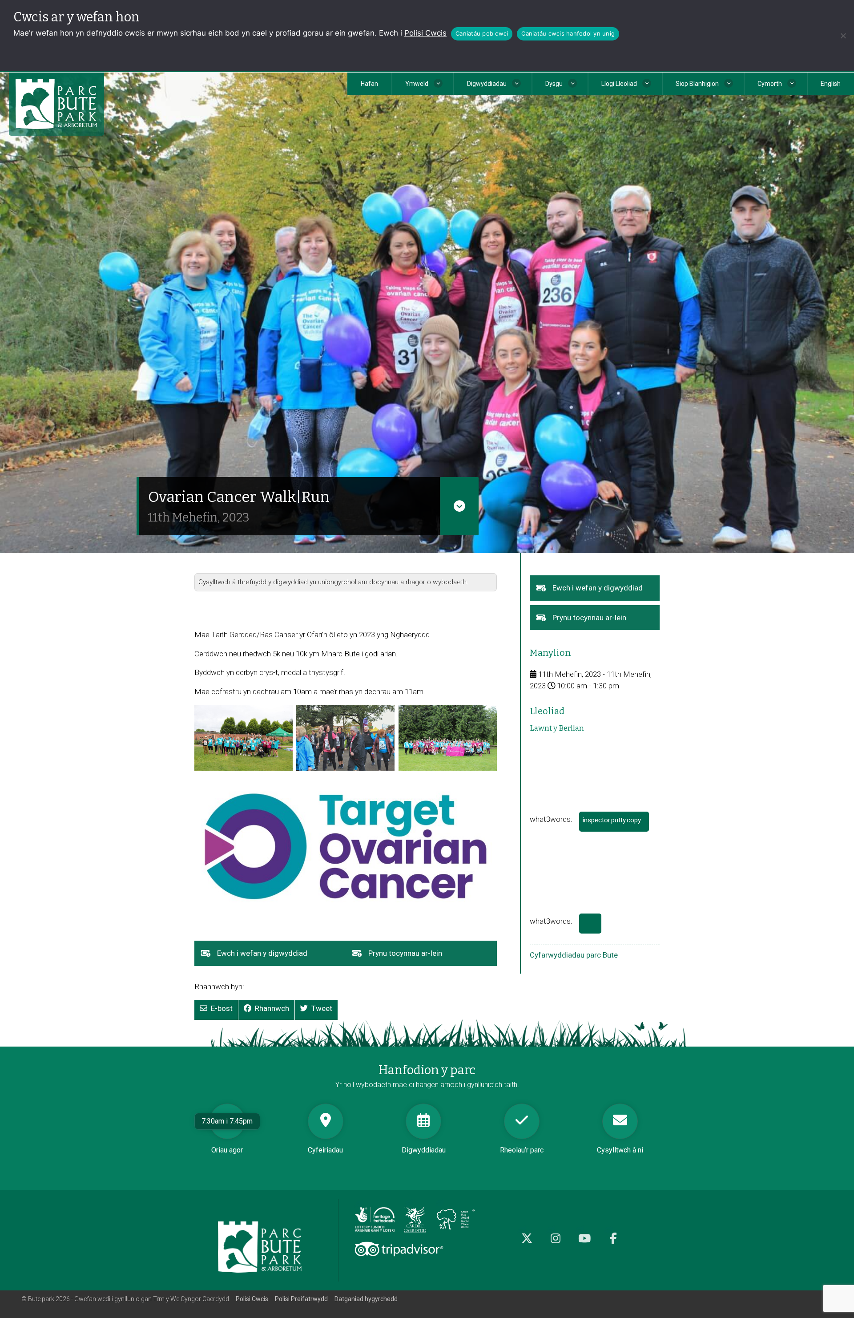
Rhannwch (272, 1008)
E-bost (222, 1008)
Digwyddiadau (487, 83)
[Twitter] (527, 1243)
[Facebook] (614, 1243)
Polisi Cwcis (425, 32)
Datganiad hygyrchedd (366, 1298)
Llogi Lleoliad (619, 83)
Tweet (321, 1008)
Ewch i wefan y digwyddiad (276, 957)
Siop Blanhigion (697, 83)
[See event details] (459, 506)
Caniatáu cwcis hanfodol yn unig (568, 33)
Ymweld (416, 83)
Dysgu (554, 83)
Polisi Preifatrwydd (301, 1298)
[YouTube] (585, 1243)
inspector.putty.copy (616, 824)
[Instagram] (556, 1243)
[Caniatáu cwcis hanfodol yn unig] (842, 35)
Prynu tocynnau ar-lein (419, 957)
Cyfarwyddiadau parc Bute (574, 954)
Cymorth (769, 83)
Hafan (369, 83)
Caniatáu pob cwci (481, 33)
